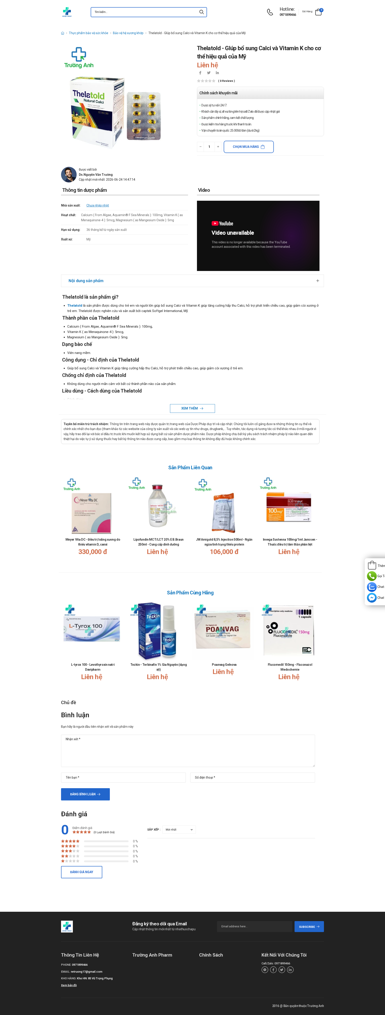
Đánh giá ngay (81, 872)
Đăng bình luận (83, 794)
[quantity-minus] (200, 147)
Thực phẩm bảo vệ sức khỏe (88, 33)
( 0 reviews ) (226, 81)
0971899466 (288, 14)
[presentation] (316, 520)
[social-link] (265, 969)
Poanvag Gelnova (224, 664)
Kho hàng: (68, 978)
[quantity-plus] (218, 147)
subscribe (307, 926)
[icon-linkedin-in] (217, 73)
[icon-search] (201, 12)
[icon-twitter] (208, 73)
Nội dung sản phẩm (86, 280)
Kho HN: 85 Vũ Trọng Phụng (95, 978)
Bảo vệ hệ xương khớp (128, 33)
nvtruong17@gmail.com (86, 971)
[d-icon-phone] (271, 12)
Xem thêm (190, 408)
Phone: (66, 964)
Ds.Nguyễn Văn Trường (96, 174)
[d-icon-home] (62, 33)
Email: (65, 971)
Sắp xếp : (154, 829)
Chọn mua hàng (246, 147)
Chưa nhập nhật (97, 205)
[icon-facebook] (200, 73)
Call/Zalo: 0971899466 (276, 963)
